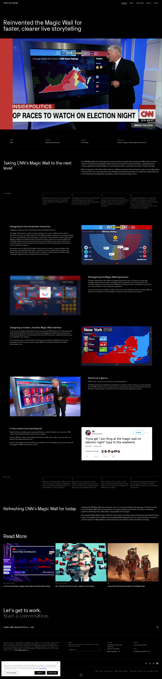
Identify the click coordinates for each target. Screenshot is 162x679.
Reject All (39, 672)
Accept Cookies (52, 672)
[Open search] (81, 675)
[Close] (58, 663)
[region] (30, 668)
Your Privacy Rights (11, 672)
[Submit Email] (99, 650)
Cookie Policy (42, 668)
